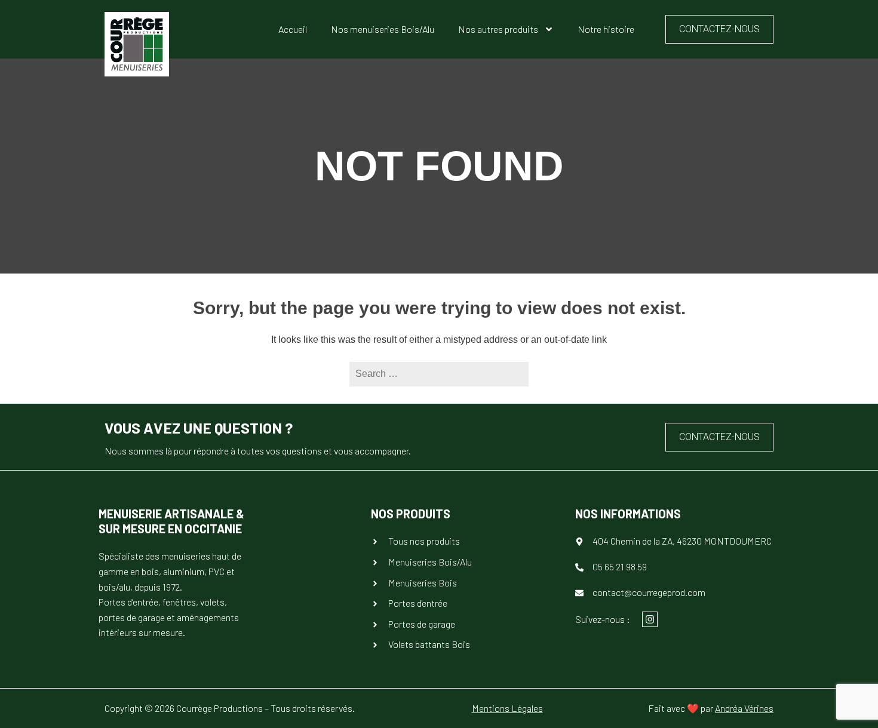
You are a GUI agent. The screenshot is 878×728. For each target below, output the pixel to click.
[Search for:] (439, 373)
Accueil (292, 29)
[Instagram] (650, 619)
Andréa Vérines (744, 708)
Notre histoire (606, 29)
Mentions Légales (507, 708)
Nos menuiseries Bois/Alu (382, 29)
